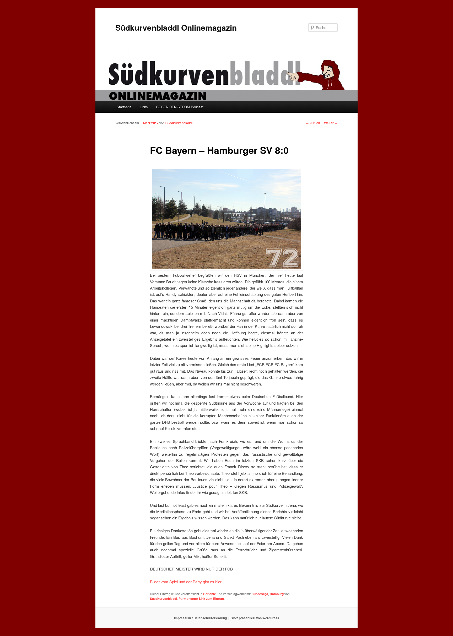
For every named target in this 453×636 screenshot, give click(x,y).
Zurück (313, 123)
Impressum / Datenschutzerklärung (200, 618)
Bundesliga (259, 593)
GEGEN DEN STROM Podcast (179, 106)
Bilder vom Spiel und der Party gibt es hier (186, 581)
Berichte (209, 593)
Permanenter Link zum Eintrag (201, 598)
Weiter (331, 123)
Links (144, 106)
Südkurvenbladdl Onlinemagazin (176, 27)
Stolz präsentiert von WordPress (255, 618)
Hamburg (277, 593)
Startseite (124, 106)
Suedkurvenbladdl (178, 123)
